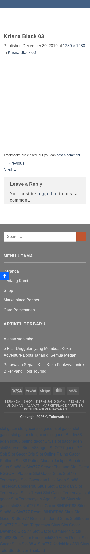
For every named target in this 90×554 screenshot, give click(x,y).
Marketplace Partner (22, 300)
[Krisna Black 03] (45, 103)
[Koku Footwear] (45, 16)
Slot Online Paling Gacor (58, 454)
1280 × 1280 (74, 46)
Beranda (11, 271)
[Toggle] (83, 290)
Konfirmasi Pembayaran (45, 409)
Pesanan (76, 402)
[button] (7, 16)
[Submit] (81, 236)
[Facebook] (5, 276)
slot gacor (8, 428)
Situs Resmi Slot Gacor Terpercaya (52, 493)
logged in (48, 194)
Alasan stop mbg (19, 339)
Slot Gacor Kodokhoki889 (35, 538)
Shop (8, 290)
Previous (14, 163)
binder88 (28, 486)
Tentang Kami (16, 281)
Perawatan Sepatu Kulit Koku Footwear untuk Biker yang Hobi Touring (44, 368)
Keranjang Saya (50, 402)
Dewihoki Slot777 (16, 531)
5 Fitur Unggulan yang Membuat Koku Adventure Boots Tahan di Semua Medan (40, 351)
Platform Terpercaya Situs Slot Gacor (47, 525)
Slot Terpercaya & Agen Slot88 (38, 499)
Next (10, 170)
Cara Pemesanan (19, 310)
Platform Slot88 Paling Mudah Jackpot (34, 461)
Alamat (33, 405)
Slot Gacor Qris (21, 454)
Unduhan (15, 405)
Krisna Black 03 (22, 52)
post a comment (68, 155)
